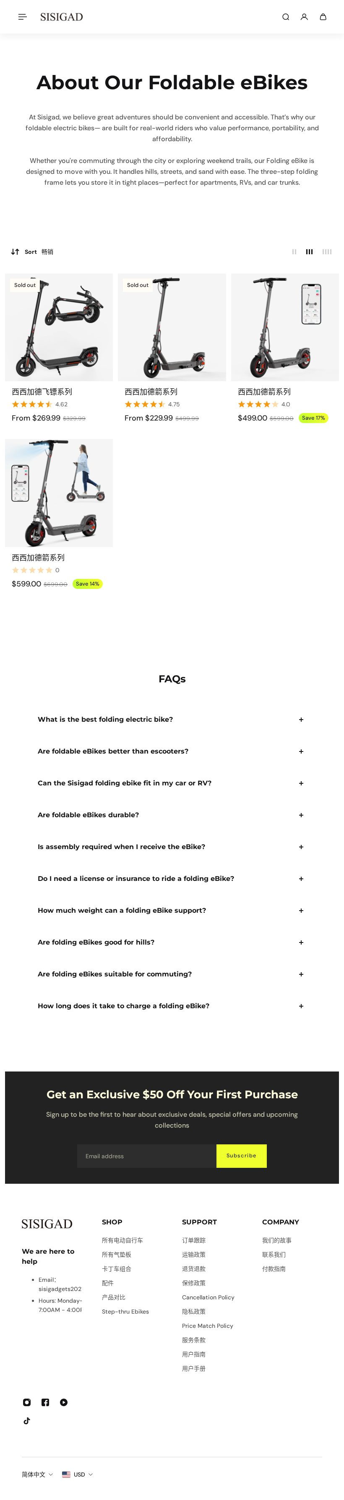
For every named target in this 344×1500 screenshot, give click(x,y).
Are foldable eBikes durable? (88, 815)
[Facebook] (45, 1402)
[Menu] (21, 16)
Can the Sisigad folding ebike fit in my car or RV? (124, 783)
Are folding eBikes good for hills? (96, 942)
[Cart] (323, 16)
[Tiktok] (27, 1421)
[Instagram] (27, 1402)
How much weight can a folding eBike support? (122, 910)
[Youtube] (64, 1402)
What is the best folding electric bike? (105, 719)
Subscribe (242, 1155)
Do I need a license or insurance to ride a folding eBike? (136, 879)
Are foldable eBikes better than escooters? (113, 751)
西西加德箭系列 (151, 392)
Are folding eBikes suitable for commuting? (115, 974)
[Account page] (304, 16)
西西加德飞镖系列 (42, 392)
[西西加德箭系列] (172, 327)
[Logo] (62, 16)
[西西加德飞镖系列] (59, 327)
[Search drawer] (285, 16)
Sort (39, 252)
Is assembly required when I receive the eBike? (121, 847)
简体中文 (33, 1474)
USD (79, 1474)
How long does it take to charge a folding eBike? (123, 1006)
